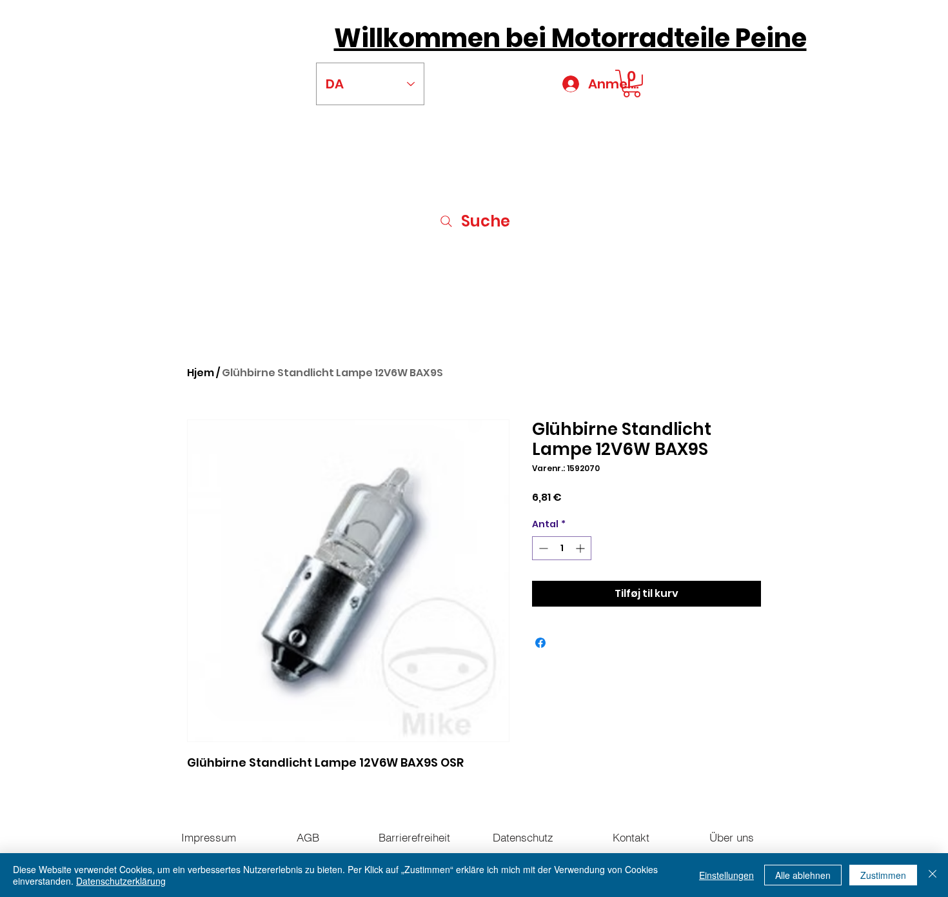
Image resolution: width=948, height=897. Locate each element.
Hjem (200, 372)
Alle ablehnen (803, 875)
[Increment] (581, 548)
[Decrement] (542, 548)
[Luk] (932, 875)
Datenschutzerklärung (121, 880)
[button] (631, 83)
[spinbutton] (561, 548)
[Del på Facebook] (540, 642)
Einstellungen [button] (726, 875)
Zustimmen (883, 875)
